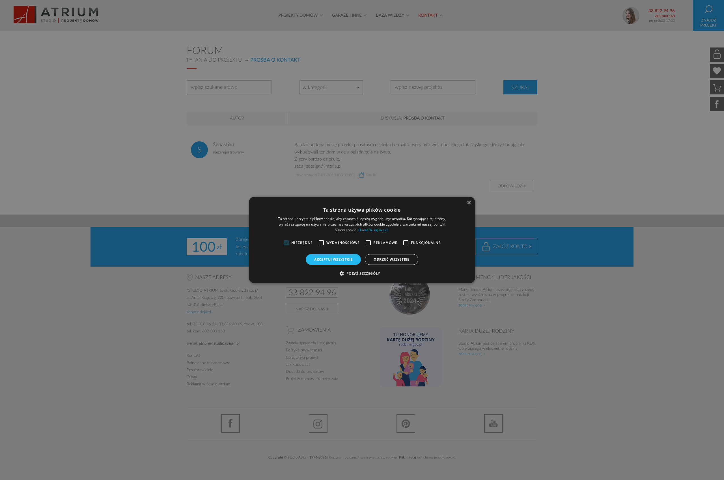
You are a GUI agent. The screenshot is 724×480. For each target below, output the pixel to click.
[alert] (362, 240)
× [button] (469, 203)
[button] (362, 273)
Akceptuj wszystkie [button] (333, 259)
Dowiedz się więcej (373, 230)
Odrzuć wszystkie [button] (391, 259)
